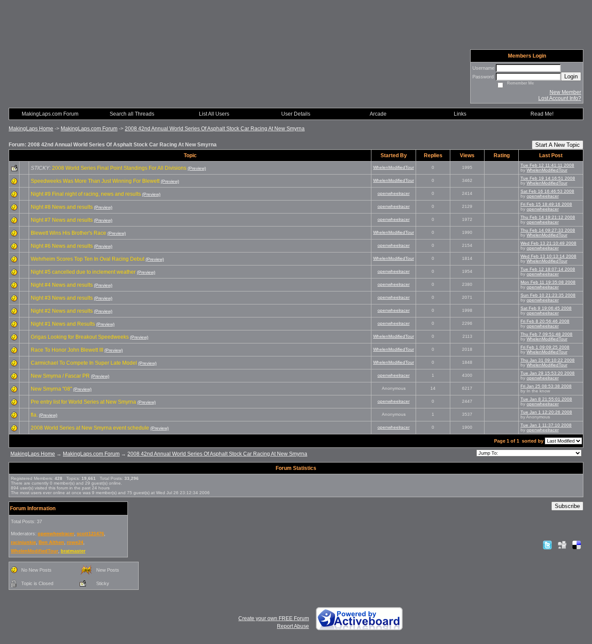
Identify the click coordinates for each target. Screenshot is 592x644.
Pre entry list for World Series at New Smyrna (83, 402)
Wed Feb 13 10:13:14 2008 (548, 256)
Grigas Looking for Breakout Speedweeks (80, 337)
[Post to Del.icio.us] (576, 545)
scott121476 (90, 533)
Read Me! (541, 114)
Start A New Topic (557, 145)
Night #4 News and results (62, 285)
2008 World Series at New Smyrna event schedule (90, 428)
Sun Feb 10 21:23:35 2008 (548, 295)
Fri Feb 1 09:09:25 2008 (544, 347)
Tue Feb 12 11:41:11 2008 (547, 165)
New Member (565, 92)
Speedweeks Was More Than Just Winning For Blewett (95, 181)
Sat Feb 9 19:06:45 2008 (546, 308)
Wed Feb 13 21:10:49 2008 (548, 243)
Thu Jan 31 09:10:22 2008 (547, 360)
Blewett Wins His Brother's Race (68, 233)
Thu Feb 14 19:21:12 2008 (547, 217)
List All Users (214, 114)
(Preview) (197, 168)
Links (460, 114)
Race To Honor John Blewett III (67, 350)
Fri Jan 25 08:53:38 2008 (546, 386)
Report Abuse (293, 626)
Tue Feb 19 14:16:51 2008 (547, 178)
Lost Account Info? (559, 98)
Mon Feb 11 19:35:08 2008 (548, 282)
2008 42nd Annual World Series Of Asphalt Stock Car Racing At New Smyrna (215, 129)
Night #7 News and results (62, 220)
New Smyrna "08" (51, 389)
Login (571, 76)
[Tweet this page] (547, 545)
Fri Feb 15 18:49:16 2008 (546, 204)
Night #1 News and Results (63, 324)
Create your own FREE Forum (273, 618)
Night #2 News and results (62, 311)
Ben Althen (51, 542)
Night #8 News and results (62, 207)
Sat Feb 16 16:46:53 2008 (547, 191)
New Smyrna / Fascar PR (60, 376)
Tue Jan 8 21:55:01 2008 (546, 399)
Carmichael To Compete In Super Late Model (84, 363)
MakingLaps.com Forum (89, 129)
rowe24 (75, 542)
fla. (34, 415)
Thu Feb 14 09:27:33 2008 (547, 230)
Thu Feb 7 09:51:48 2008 (546, 334)
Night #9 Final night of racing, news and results (86, 194)
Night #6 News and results (62, 246)
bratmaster (73, 550)
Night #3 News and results (62, 298)
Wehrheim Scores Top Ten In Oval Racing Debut (87, 259)
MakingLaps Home (31, 129)
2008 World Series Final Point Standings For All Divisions (119, 168)
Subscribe (567, 506)
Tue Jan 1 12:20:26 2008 (546, 412)
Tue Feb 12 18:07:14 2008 (547, 269)
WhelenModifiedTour (393, 167)
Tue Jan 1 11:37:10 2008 (546, 425)
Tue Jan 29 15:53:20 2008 (547, 373)
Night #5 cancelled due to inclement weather (83, 272)
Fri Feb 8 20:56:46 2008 (544, 321)
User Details (295, 114)
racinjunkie (23, 542)
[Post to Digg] (562, 545)
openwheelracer (393, 193)
